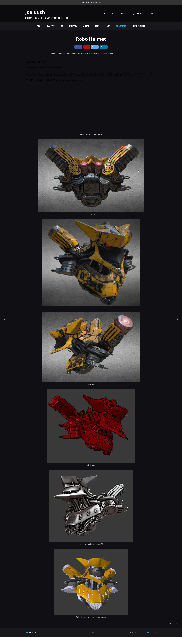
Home (106, 14)
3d (62, 26)
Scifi (97, 26)
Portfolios (152, 14)
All (38, 26)
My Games (141, 14)
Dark (107, 26)
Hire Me (124, 14)
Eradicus (50, 26)
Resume (115, 14)
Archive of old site (151, 632)
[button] (173, 624)
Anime (86, 26)
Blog (132, 14)
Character (121, 26)
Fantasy (73, 26)
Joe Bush (35, 12)
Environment (138, 26)
